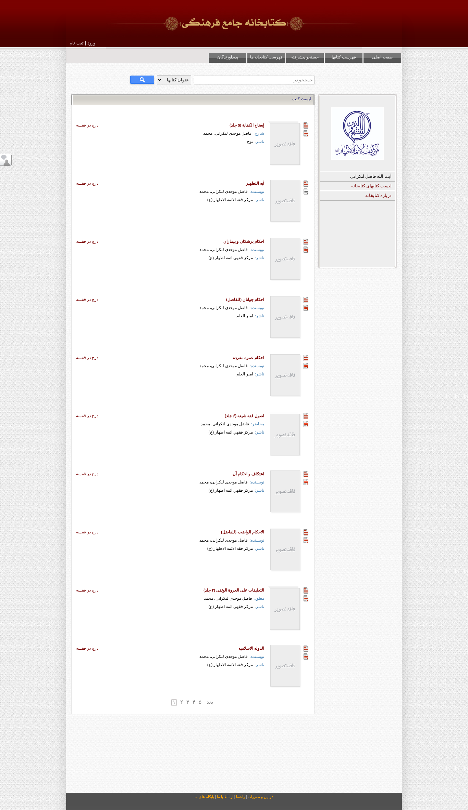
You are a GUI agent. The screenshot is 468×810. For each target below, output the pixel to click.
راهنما (240, 797)
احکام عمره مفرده (248, 357)
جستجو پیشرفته (305, 57)
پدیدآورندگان (227, 57)
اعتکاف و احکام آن (248, 474)
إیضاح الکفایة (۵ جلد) (247, 125)
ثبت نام (77, 42)
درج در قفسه (87, 125)
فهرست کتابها (344, 57)
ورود (91, 42)
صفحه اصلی (382, 57)
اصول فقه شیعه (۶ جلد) (244, 415)
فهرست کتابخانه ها (266, 57)
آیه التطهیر (255, 183)
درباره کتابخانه (378, 195)
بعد (210, 702)
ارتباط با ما (225, 797)
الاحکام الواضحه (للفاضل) (242, 532)
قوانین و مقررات (260, 797)
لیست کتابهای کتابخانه (371, 185)
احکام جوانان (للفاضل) (245, 299)
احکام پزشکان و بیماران (243, 241)
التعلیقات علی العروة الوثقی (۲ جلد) (234, 590)
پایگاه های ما (204, 797)
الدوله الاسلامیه (251, 648)
